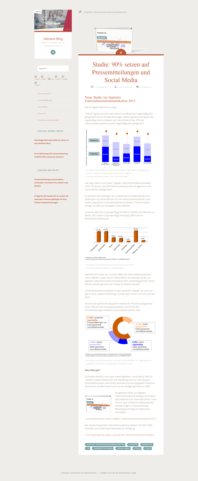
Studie (138, 448)
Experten (133, 444)
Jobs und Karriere (44, 93)
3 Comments (145, 87)
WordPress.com (127, 473)
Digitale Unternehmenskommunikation (105, 444)
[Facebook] (38, 78)
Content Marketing (45, 100)
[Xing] (51, 79)
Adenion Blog (53, 38)
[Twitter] (44, 78)
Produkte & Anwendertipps (48, 120)
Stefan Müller (124, 87)
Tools (148, 448)
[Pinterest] (38, 84)
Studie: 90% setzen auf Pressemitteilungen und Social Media (121, 72)
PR (88, 448)
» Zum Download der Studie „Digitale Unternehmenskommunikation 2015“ (120, 418)
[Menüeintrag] (53, 52)
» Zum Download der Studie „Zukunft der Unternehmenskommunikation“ (119, 434)
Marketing (147, 444)
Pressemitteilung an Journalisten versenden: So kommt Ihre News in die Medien (51, 182)
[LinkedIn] (58, 78)
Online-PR (42, 113)
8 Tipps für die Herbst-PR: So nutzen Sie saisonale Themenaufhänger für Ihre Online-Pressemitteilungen (51, 199)
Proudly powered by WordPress (78, 473)
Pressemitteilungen (103, 448)
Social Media (42, 107)
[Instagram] (65, 78)
